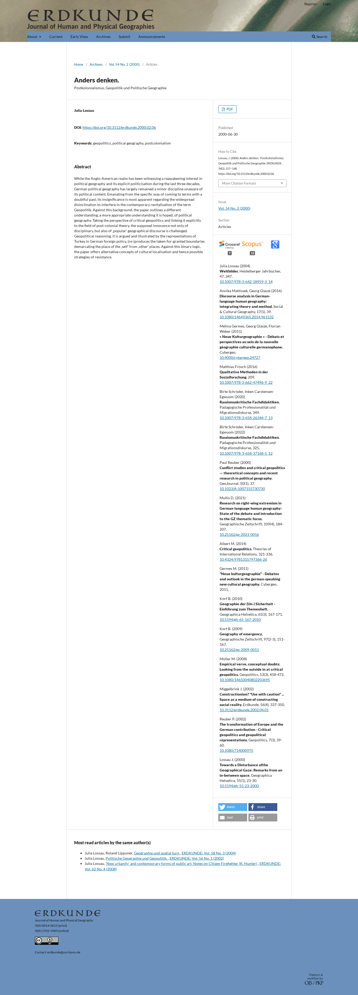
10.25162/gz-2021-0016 (239, 534)
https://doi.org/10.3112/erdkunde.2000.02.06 (119, 127)
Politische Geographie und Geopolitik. (137, 858)
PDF (229, 109)
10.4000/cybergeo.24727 (240, 357)
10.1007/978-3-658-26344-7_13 (246, 417)
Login (327, 4)
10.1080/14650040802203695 (245, 679)
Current (55, 36)
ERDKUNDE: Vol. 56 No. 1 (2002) (197, 858)
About (32, 36)
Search (321, 36)
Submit (124, 36)
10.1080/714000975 (236, 750)
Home (78, 64)
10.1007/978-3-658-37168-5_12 (246, 453)
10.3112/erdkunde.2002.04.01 (244, 710)
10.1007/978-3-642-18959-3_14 (246, 281)
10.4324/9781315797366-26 (243, 559)
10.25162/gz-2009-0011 (239, 649)
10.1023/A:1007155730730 (242, 488)
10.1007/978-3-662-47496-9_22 (246, 382)
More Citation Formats (239, 183)
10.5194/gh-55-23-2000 (239, 785)
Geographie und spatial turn (157, 853)
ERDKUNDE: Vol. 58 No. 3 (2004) (209, 853)
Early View (79, 36)
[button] (232, 807)
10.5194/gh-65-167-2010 (240, 619)
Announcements (151, 36)
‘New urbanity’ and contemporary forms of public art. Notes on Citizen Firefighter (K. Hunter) (182, 863)
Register (310, 4)
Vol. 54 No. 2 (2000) (124, 64)
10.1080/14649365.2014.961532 (247, 317)
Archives (103, 36)
